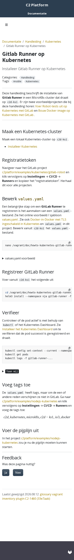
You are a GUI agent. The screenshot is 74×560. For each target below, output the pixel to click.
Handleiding (33, 42)
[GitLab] (70, 552)
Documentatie (11, 42)
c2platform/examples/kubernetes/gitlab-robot (33, 172)
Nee (18, 473)
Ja (5, 473)
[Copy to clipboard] (69, 243)
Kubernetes (53, 42)
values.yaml (10, 219)
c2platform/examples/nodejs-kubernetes (29, 401)
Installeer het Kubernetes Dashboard (27, 329)
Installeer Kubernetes (22, 146)
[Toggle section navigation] (6, 24)
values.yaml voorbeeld (20, 258)
